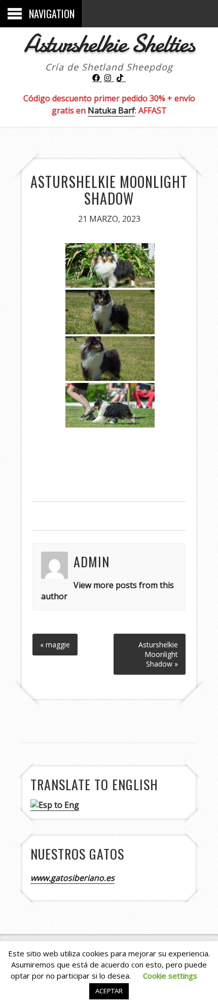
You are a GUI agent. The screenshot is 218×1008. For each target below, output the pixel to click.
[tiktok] (121, 78)
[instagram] (109, 78)
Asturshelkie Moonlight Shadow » (158, 654)
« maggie (55, 644)
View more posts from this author (107, 590)
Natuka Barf (111, 110)
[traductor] (54, 805)
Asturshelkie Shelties (109, 43)
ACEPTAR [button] (109, 990)
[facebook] (97, 78)
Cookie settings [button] (170, 976)
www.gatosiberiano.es (72, 877)
